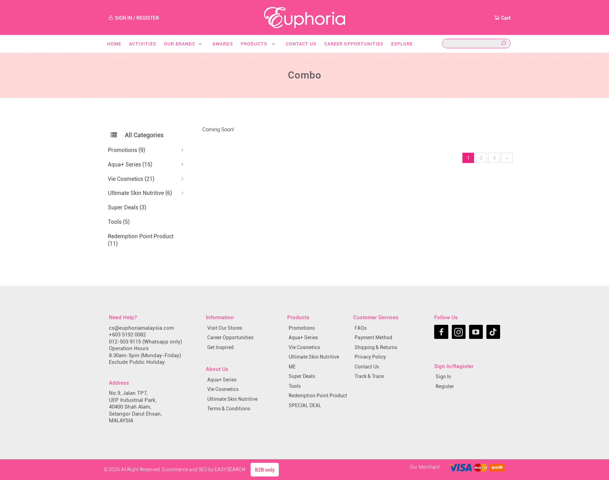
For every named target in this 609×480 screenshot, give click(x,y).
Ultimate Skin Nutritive (232, 399)
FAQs (361, 328)
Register (445, 386)
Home (114, 43)
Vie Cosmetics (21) (131, 179)
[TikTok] (493, 332)
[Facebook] (441, 332)
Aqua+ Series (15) (130, 164)
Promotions (302, 328)
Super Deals (302, 376)
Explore (402, 43)
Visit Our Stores (224, 328)
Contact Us (301, 43)
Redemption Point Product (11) (140, 240)
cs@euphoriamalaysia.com (141, 328)
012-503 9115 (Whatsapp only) (145, 342)
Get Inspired (220, 347)
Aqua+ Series (221, 380)
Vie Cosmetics (223, 389)
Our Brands (179, 43)
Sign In (443, 376)
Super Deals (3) (127, 207)
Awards (223, 43)
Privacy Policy (370, 357)
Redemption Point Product (318, 395)
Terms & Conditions (228, 408)
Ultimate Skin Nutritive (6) (140, 193)
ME (292, 367)
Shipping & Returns (376, 347)
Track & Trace (369, 376)
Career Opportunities (353, 43)
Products (255, 43)
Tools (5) (119, 222)
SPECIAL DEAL (305, 405)
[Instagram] (459, 332)
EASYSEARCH (230, 469)
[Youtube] (476, 332)
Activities (142, 43)
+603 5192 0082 (127, 334)
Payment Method (373, 337)
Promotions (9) (126, 150)
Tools (295, 386)
